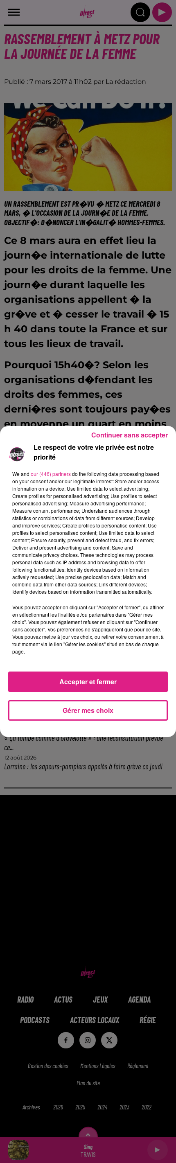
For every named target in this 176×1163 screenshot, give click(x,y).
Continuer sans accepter (129, 435)
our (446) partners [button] (51, 473)
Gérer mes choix (88, 710)
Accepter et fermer (88, 681)
